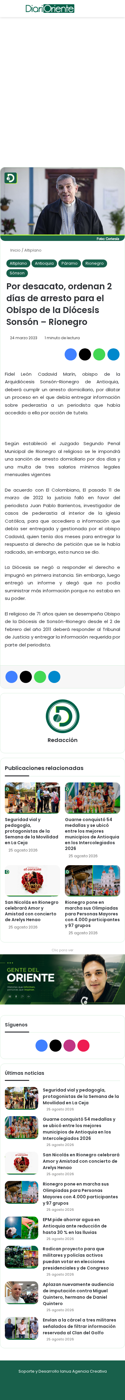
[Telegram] (113, 354)
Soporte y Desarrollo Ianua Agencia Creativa (63, 1371)
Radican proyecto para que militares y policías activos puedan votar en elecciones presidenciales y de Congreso (76, 1258)
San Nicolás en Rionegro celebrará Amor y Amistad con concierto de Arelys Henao (32, 911)
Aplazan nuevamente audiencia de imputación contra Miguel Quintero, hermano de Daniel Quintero (78, 1294)
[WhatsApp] (99, 354)
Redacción (63, 740)
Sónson (17, 273)
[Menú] (8, 11)
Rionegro (95, 263)
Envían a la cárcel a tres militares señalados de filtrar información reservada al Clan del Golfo (79, 1326)
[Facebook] (71, 354)
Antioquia (44, 263)
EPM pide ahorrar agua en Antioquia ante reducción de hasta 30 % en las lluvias (75, 1226)
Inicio (15, 250)
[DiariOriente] (50, 8)
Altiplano (33, 250)
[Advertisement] (62, 101)
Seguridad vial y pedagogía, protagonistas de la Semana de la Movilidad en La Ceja (31, 831)
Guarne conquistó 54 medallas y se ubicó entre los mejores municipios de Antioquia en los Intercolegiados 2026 (92, 834)
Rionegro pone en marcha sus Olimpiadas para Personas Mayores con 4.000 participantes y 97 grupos (92, 913)
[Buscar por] (18, 11)
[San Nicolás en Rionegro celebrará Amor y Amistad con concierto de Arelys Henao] (32, 881)
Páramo (70, 263)
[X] (85, 354)
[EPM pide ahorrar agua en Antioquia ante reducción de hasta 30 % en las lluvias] (21, 1228)
